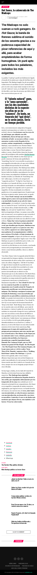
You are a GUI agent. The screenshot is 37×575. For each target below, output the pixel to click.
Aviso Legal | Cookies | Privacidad (19, 568)
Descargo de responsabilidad (12, 566)
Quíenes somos (12, 563)
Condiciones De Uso (23, 563)
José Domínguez (13, 18)
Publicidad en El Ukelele (27, 566)
